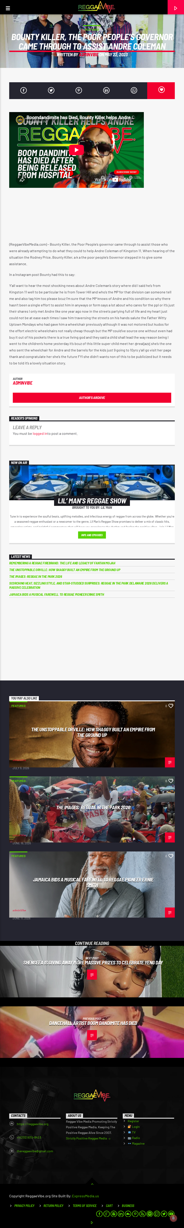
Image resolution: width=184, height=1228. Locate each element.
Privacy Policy (24, 1206)
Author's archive (92, 397)
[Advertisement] (92, 639)
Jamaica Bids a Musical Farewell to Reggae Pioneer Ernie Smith (56, 594)
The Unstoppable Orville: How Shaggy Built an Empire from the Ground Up (64, 569)
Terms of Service (84, 1206)
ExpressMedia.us (85, 1196)
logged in (40, 433)
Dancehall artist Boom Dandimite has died (93, 1023)
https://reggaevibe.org (32, 1124)
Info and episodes (92, 535)
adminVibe (88, 54)
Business (128, 1206)
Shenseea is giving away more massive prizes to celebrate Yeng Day (93, 962)
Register (133, 1121)
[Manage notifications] (173, 1218)
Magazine (138, 1143)
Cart (109, 1206)
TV (133, 1132)
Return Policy (53, 1206)
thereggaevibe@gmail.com (35, 1151)
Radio (135, 1138)
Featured (92, 29)
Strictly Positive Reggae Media (86, 1138)
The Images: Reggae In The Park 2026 (35, 576)
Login (135, 1126)
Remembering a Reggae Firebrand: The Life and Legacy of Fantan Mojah (62, 563)
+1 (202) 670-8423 (29, 1137)
